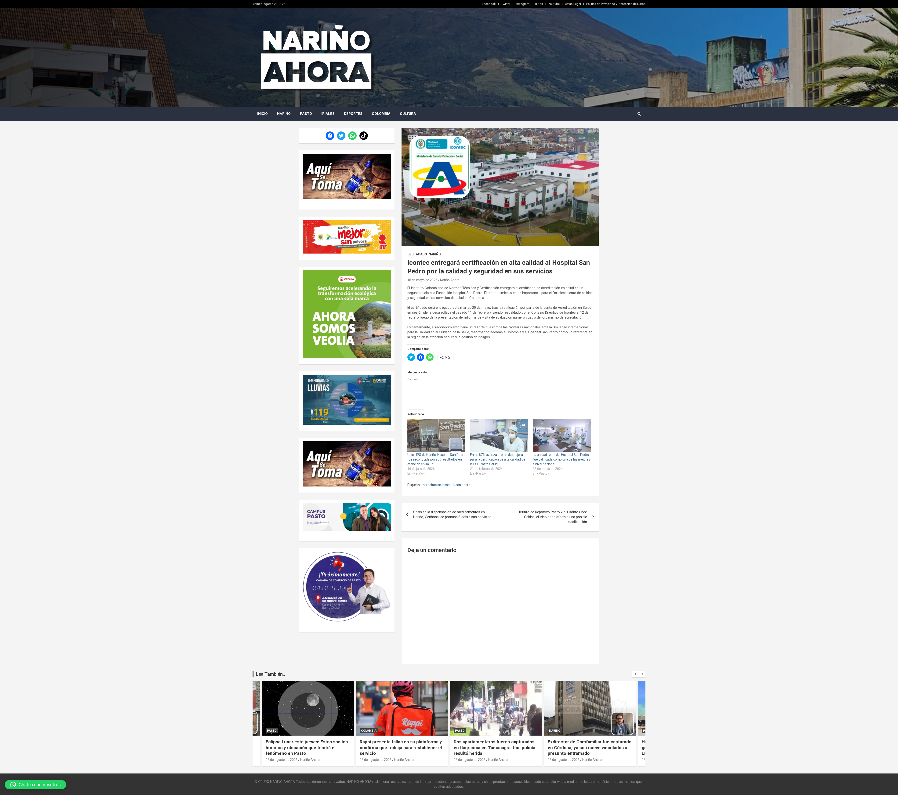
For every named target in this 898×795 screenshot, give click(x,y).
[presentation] (635, 674)
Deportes (353, 114)
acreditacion (432, 485)
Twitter (505, 4)
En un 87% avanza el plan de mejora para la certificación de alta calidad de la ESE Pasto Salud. (497, 459)
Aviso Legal (573, 4)
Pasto (306, 114)
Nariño (284, 114)
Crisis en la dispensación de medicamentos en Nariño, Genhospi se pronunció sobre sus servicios (452, 514)
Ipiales (328, 114)
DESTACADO (417, 254)
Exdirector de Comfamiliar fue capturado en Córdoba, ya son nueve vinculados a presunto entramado (495, 747)
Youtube (554, 4)
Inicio (262, 114)
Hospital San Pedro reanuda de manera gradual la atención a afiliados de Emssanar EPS (587, 747)
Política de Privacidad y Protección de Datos (615, 4)
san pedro (463, 485)
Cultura (408, 114)
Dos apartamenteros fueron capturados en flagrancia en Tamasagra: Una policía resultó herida (400, 747)
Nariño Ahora (450, 280)
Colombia (381, 114)
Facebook (489, 4)
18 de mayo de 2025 (422, 280)
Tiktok (539, 4)
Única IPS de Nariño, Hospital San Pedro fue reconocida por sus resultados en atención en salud (436, 459)
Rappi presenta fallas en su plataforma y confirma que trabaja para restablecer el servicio (307, 747)
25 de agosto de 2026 (281, 760)
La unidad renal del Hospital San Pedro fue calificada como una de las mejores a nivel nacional (561, 459)
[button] (35, 784)
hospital (448, 485)
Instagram (522, 4)
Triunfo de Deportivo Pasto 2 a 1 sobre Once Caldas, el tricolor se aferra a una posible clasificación (552, 517)
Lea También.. (270, 674)
